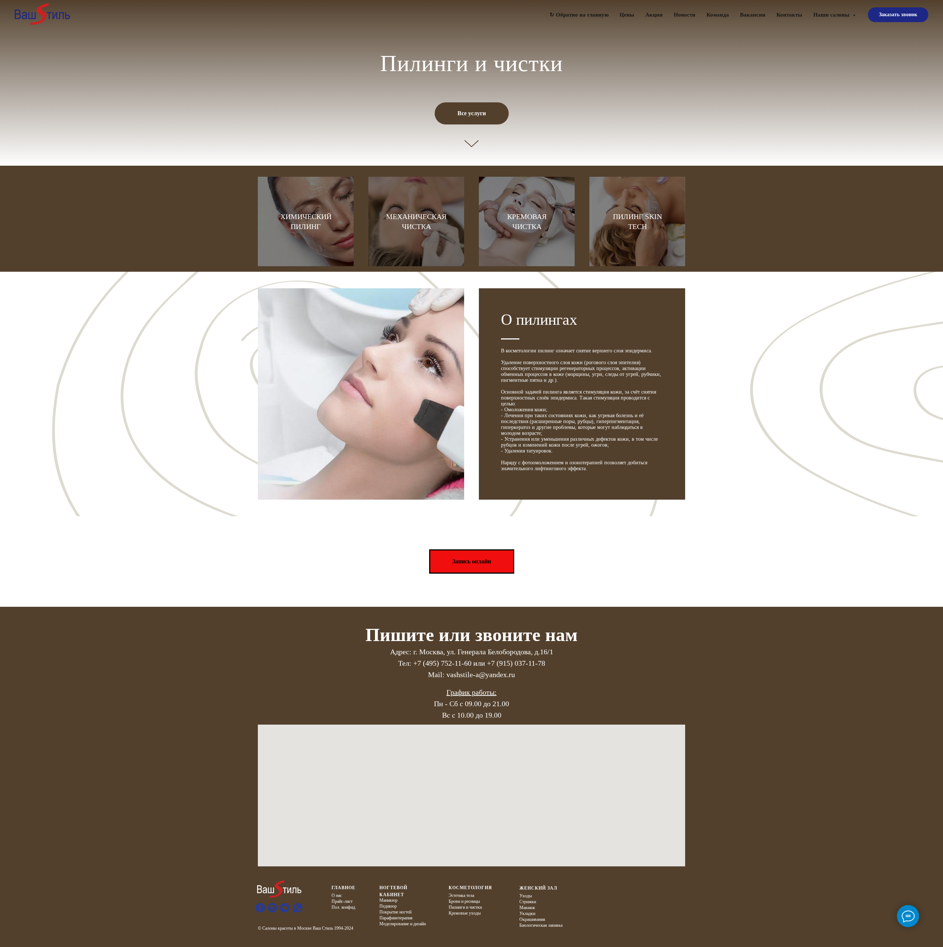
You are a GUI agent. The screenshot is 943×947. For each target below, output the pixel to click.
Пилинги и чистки (465, 907)
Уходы (525, 895)
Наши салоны (832, 15)
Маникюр (388, 900)
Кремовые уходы (465, 913)
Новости (684, 15)
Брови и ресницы (464, 901)
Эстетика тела (461, 895)
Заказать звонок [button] (898, 14)
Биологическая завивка (540, 925)
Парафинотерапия (396, 917)
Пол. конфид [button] (343, 907)
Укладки (527, 913)
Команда (718, 15)
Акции (654, 15)
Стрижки (527, 901)
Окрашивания (532, 919)
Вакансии (752, 15)
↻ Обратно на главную (579, 15)
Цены (627, 15)
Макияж (527, 907)
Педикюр (388, 906)
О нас (337, 895)
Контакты (789, 15)
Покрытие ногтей (395, 912)
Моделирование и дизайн (402, 923)
